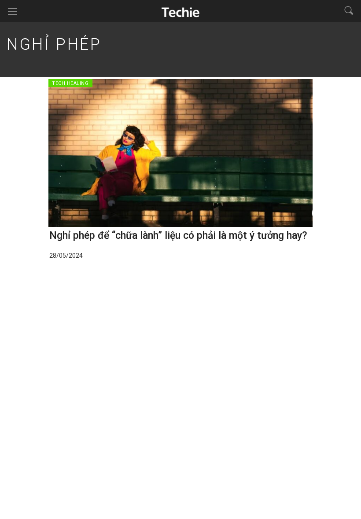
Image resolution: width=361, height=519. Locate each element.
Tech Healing (70, 83)
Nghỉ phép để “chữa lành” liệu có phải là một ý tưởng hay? (178, 235)
